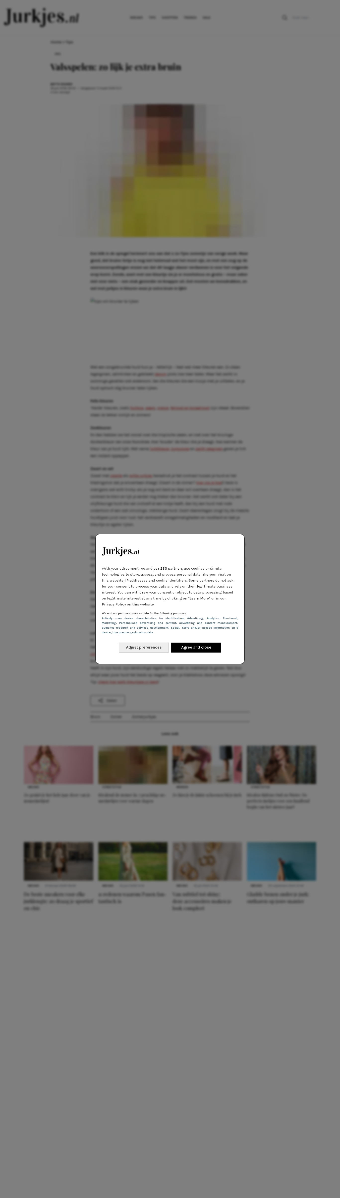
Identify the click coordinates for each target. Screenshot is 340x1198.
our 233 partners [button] (168, 568)
